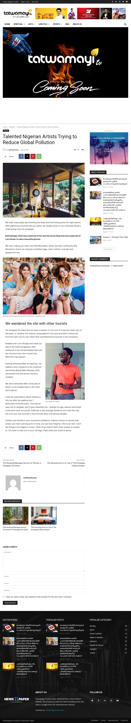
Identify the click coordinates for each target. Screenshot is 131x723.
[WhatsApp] (38, 156)
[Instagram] (116, 1)
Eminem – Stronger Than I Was (115, 237)
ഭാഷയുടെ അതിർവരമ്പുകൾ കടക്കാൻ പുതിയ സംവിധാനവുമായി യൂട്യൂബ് (115, 181)
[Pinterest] (33, 156)
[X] (119, 1)
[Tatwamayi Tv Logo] (18, 13)
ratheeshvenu (13, 150)
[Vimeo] (123, 1)
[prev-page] (4, 536)
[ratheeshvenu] (4, 150)
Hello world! (118, 266)
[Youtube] (126, 1)
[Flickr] (104, 700)
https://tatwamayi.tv (30, 481)
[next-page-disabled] (8, 536)
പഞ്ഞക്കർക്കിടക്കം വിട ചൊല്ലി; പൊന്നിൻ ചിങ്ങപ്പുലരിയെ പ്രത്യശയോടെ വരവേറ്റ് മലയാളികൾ (113, 224)
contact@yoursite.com (54, 710)
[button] (125, 24)
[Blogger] (92, 700)
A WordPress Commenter (100, 266)
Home (5, 127)
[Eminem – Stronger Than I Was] (95, 240)
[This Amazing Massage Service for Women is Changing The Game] (15, 516)
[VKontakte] (117, 700)
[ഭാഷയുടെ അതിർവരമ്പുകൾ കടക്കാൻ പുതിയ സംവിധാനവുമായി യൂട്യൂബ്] (95, 182)
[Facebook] (112, 1)
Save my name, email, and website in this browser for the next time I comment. (39, 597)
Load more (108, 249)
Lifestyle (12, 127)
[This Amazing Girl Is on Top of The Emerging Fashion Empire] (44, 516)
